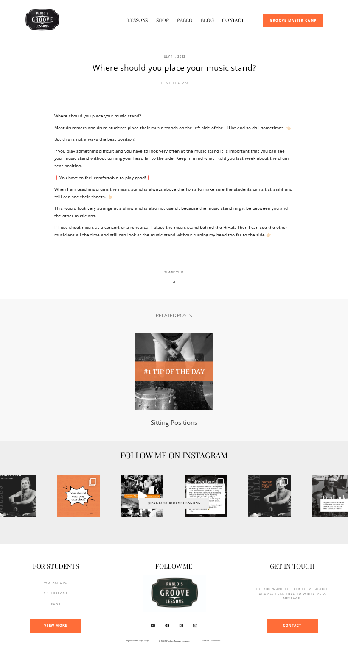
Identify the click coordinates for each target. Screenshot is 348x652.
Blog (207, 20)
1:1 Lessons (56, 593)
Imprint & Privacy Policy (137, 640)
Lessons (137, 20)
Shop (162, 20)
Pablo (184, 20)
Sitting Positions (174, 380)
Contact (233, 20)
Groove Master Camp (293, 21)
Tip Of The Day (174, 82)
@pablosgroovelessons (174, 503)
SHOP (56, 604)
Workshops (55, 582)
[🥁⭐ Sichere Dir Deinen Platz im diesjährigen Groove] (142, 496)
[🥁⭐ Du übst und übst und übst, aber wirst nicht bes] (206, 496)
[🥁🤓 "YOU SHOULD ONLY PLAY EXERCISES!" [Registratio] (78, 496)
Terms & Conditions (210, 640)
